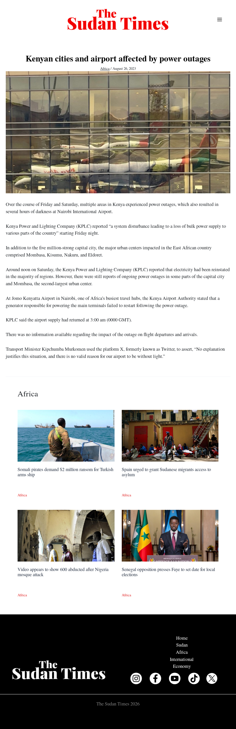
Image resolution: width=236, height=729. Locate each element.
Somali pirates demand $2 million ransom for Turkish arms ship (65, 471)
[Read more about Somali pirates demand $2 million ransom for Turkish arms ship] (66, 435)
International (182, 659)
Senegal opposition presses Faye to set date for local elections (168, 571)
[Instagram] (136, 678)
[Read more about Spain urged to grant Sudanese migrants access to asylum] (170, 435)
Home (182, 638)
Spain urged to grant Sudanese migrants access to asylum (166, 471)
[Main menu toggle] (219, 19)
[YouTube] (174, 678)
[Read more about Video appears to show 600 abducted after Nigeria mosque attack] (66, 535)
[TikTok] (194, 678)
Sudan (182, 645)
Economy (182, 666)
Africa (105, 68)
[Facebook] (155, 678)
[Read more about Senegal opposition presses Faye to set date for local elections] (170, 535)
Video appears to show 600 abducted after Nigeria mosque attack (63, 571)
